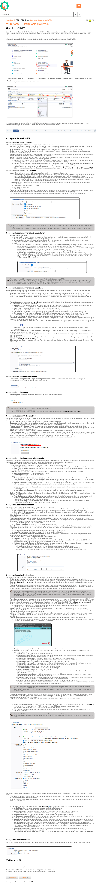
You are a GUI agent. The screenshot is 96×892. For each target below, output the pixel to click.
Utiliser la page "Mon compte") (27, 257)
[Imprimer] (87, 20)
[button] (75, 14)
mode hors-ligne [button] (43, 806)
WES (17, 20)
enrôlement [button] (38, 302)
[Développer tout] (93, 20)
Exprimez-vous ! (36, 881)
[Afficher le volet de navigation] (78, 6)
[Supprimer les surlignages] (90, 20)
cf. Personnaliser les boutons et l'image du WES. (77, 168)
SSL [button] (91, 704)
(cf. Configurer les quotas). (72, 411)
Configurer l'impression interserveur (22, 582)
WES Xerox (25, 20)
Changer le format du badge (26, 338)
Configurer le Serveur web (80, 602)
